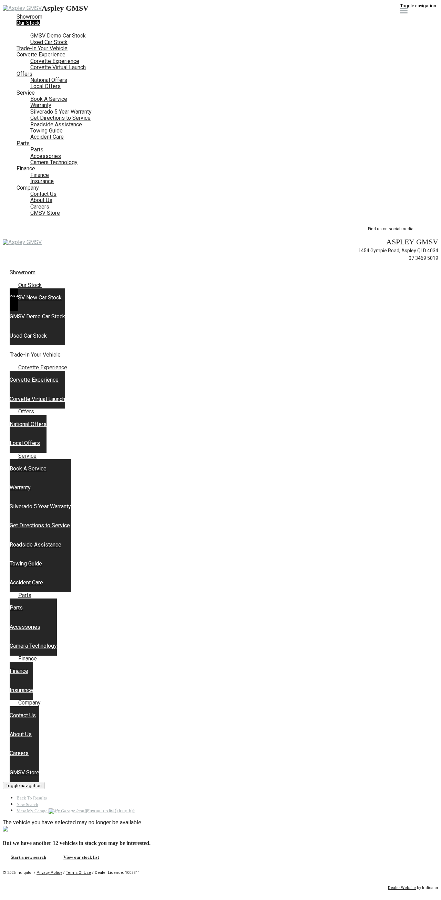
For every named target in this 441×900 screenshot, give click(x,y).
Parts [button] (23, 143)
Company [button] (28, 187)
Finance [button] (26, 168)
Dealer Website (402, 888)
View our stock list (81, 857)
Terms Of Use (78, 872)
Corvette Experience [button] (41, 54)
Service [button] (26, 92)
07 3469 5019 (423, 258)
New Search (27, 804)
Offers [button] (24, 74)
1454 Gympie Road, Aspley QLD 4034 (398, 250)
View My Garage (76, 810)
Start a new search (28, 857)
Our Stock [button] (28, 23)
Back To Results (32, 798)
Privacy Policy (49, 872)
